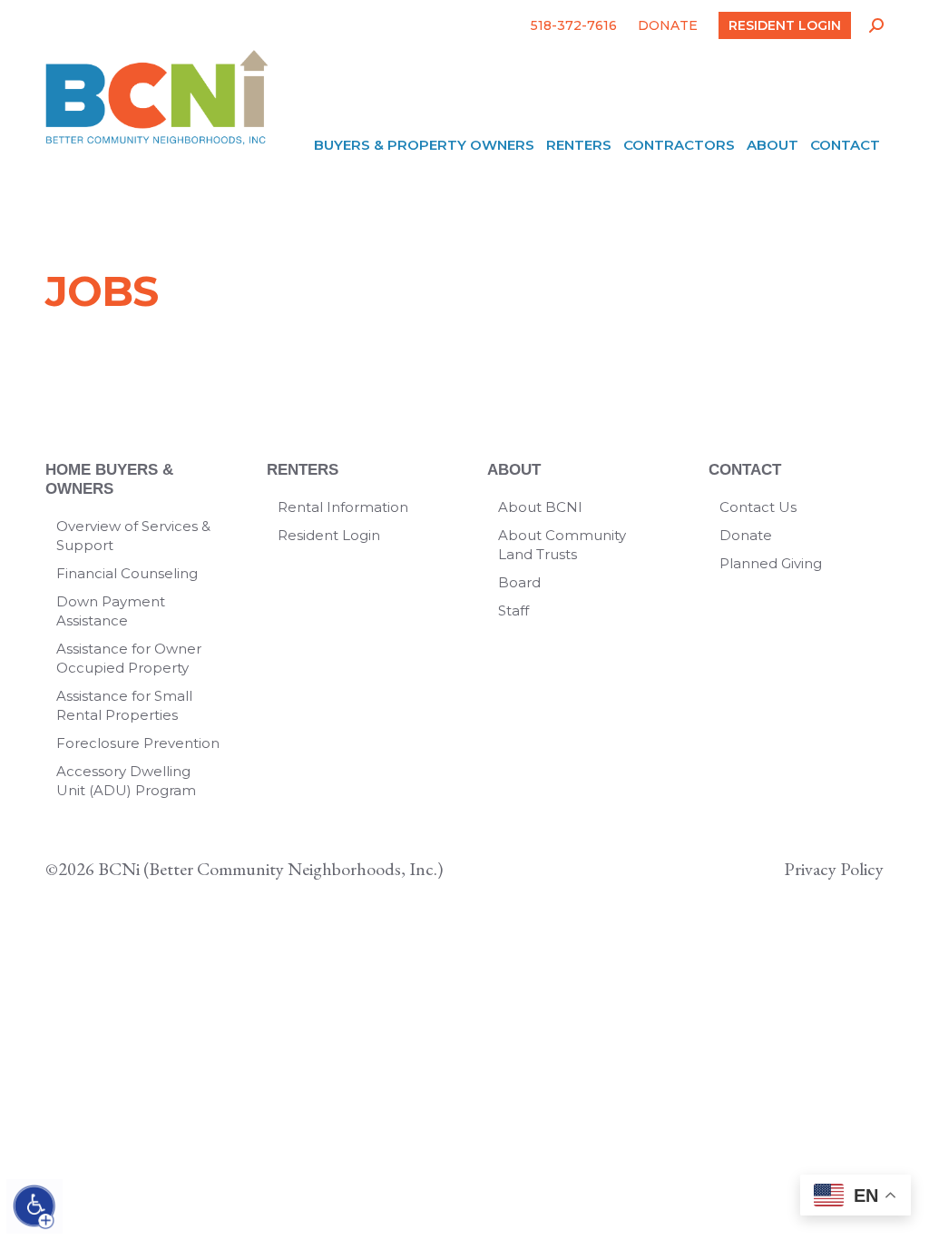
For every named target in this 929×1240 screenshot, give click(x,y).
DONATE (668, 25)
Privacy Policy (834, 869)
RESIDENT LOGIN (785, 25)
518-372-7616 (574, 25)
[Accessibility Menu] (34, 1206)
